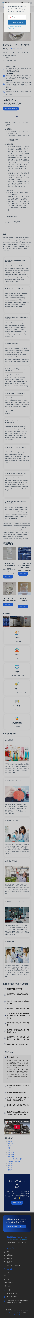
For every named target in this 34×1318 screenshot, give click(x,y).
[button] (4, 104)
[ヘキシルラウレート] (9, 588)
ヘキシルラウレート (9, 598)
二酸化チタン (12, 1150)
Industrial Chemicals (16, 49)
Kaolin (10, 1146)
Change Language (17, 22)
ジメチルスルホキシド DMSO (24, 599)
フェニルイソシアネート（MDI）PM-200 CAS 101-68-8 (24, 565)
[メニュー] (31, 3)
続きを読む (8, 576)
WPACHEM (17, 1314)
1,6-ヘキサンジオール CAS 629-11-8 (9, 564)
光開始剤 (10, 1163)
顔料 (9, 1148)
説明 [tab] (17, 116)
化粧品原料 (9, 568)
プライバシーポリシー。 (13, 1312)
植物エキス (11, 1143)
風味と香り (11, 1156)
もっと (9, 571)
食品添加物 (11, 1152)
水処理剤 (10, 1165)
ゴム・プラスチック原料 (9, 573)
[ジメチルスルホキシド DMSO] (24, 588)
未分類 (10, 1170)
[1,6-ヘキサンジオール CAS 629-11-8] (9, 553)
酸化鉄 (10, 1141)
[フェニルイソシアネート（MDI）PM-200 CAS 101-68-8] (24, 553)
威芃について (25, 3)
